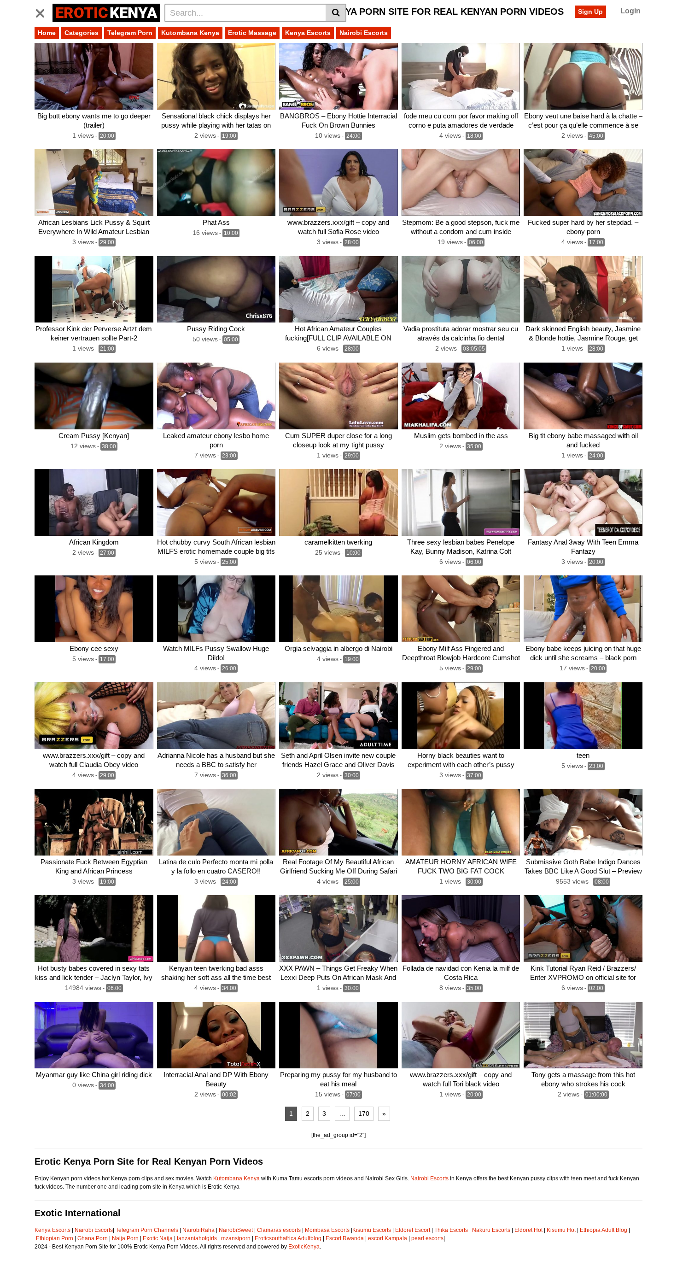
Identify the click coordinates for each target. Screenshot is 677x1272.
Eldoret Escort (413, 1230)
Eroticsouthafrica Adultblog (288, 1238)
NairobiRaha (198, 1230)
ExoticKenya (304, 1246)
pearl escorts (427, 1238)
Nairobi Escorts (363, 32)
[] (336, 13)
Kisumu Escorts (371, 1230)
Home (47, 32)
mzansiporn (236, 1238)
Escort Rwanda (345, 1238)
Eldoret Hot (528, 1230)
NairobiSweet (236, 1230)
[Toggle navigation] (44, 11)
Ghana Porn (92, 1238)
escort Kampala (387, 1238)
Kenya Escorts (308, 32)
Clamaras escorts (279, 1230)
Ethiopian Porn (54, 1238)
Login (630, 11)
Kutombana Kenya (190, 32)
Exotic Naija (158, 1238)
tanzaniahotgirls (197, 1238)
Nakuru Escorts (491, 1230)
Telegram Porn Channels (148, 1230)
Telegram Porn (129, 32)
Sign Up (590, 11)
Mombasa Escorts (327, 1230)
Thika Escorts (451, 1230)
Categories (81, 32)
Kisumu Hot (561, 1230)
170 (363, 1113)
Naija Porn (125, 1238)
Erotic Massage (252, 32)
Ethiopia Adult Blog (603, 1230)
